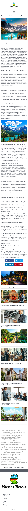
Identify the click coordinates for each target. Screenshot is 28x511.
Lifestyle (5, 498)
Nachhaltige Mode (16, 447)
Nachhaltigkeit (7, 449)
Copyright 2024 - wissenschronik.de (14, 509)
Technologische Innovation (7, 459)
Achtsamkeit (4, 430)
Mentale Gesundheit (12, 446)
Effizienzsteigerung (15, 435)
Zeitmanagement (4, 464)
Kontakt (5, 505)
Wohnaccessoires (10, 462)
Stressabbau (16, 456)
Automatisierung (16, 432)
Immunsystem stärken (6, 444)
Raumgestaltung (17, 452)
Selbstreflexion (16, 454)
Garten (4, 497)
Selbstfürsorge (6, 454)
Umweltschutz (12, 461)
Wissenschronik (6, 494)
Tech (4, 502)
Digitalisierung (5, 435)
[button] (14, 12)
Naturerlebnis (16, 449)
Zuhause (5, 495)
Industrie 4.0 (15, 444)
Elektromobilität (4, 437)
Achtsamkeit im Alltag (14, 430)
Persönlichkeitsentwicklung (13, 451)
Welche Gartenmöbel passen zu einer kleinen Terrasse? (13, 423)
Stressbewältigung (9, 457)
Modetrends (21, 446)
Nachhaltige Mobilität (5, 447)
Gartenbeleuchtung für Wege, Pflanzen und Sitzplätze (13, 287)
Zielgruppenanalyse (11, 464)
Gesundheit (13, 442)
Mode (4, 499)
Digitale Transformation (16, 433)
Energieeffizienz (14, 437)
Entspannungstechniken (10, 439)
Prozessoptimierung (9, 452)
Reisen (5, 467)
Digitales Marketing (5, 433)
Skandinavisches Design (6, 456)
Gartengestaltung (8, 440)
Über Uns (5, 504)
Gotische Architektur (20, 442)
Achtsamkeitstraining (7, 432)
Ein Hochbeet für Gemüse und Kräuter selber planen (13, 345)
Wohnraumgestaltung (20, 462)
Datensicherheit (24, 432)
